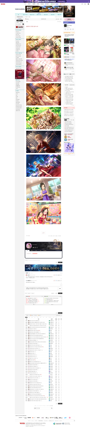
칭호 (40, 250)
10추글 (36, 315)
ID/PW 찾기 (21, 22)
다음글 (29, 293)
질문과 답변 (17, 42)
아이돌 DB (17, 57)
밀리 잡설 (32, 353)
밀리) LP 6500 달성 (33, 366)
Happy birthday (33, 371)
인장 (27, 250)
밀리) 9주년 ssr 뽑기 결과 (34, 348)
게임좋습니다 (52, 320)
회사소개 (29, 420)
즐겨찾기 (40, 315)
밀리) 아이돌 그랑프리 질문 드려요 (35, 384)
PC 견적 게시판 (18, 87)
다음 (51, 405)
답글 (61, 278)
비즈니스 (33, 420)
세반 (50, 371)
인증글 (32, 315)
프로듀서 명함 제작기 (19, 64)
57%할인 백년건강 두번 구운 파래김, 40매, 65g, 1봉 (69, 109)
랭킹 (36, 250)
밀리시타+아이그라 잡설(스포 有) (35, 382)
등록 (60, 288)
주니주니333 (51, 325)
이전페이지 (52, 293)
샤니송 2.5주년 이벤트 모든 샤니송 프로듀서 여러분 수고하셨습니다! (40, 397)
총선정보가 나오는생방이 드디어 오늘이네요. (37, 389)
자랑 (46, 317)
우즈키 (51, 358)
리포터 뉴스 (17, 31)
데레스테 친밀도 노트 (19, 61)
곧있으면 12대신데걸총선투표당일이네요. (36, 335)
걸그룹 (17, 96)
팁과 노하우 (17, 34)
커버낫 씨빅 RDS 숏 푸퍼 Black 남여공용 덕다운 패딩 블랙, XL (69, 112)
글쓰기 (60, 403)
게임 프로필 (44, 250)
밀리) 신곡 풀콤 (33, 328)
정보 (37, 317)
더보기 (37, 247)
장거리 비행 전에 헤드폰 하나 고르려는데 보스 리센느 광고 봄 (39, 325)
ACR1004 (51, 328)
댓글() (60, 21)
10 (50, 405)
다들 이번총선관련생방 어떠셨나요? (35, 387)
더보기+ (42, 296)
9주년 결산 (32, 351)
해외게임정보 (18, 99)
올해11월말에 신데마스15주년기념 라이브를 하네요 (38, 333)
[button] (34, 304)
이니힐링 (35, 247)
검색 (23, 24)
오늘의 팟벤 (17, 84)
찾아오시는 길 (56, 420)
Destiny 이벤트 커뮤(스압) (34, 330)
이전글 (32, 293)
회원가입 (18, 22)
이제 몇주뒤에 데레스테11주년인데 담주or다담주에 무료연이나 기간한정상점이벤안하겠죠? (43, 327)
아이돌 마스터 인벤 (19, 16)
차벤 (16, 95)
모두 (34, 253)
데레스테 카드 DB (18, 54)
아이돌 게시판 (18, 49)
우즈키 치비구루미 (33, 358)
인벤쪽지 (33, 247)
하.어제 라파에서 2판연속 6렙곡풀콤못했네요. (37, 338)
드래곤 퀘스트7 (18, 109)
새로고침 (73, 71)
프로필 (31, 250)
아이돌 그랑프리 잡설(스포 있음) (35, 400)
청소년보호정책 (45, 420)
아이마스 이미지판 (18, 37)
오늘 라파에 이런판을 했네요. (35, 320)
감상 (53, 317)
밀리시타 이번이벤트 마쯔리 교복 (35, 374)
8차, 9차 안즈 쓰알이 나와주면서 (35, 376)
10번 (33, 253)
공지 (34, 317)
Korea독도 (51, 397)
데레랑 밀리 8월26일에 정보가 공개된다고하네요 (37, 322)
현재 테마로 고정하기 (19, 68)
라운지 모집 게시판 (18, 45)
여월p (51, 330)
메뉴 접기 (58, 250)
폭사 (43, 317)
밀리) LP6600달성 (33, 340)
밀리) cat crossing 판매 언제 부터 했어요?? (36, 395)
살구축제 (51, 376)
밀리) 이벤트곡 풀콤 (33, 343)
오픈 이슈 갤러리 (18, 81)
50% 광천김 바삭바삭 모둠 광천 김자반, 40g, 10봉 (69, 115)
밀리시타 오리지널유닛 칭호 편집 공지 (36, 346)
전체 (26, 317)
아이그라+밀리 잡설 (33, 379)
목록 (58, 21)
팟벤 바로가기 (18, 92)
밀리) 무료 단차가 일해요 (34, 377)
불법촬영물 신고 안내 (51, 420)
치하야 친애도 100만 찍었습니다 (35, 345)
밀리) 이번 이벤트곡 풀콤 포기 (35, 392)
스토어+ (73, 32)
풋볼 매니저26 (18, 110)
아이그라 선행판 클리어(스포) (35, 361)
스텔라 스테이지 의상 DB (19, 60)
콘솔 (32, 317)
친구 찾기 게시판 (18, 46)
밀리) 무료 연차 (33, 356)
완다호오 (51, 374)
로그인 (21, 20)
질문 (40, 317)
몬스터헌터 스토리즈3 (19, 106)
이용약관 (36, 420)
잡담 (29, 317)
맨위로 (56, 293)
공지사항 (61, 420)
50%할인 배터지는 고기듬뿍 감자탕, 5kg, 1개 (69, 114)
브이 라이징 (17, 103)
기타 (56, 317)
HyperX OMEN (18, 102)
